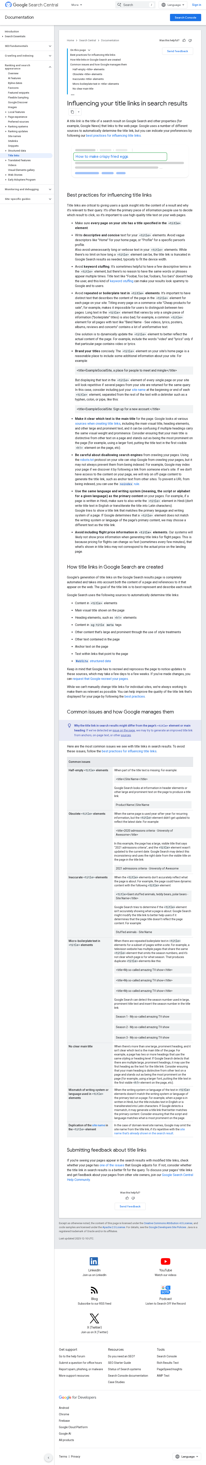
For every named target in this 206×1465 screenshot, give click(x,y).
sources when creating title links (98, 423)
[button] (26, 36)
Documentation (19, 17)
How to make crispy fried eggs (102, 156)
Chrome (64, 1414)
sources (126, 735)
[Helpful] (184, 40)
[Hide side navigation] (48, 1458)
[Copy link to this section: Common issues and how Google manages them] (178, 712)
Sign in (196, 4)
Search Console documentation (128, 1375)
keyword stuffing (121, 281)
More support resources (74, 1375)
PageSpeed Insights (169, 1369)
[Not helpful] (190, 40)
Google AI (65, 1433)
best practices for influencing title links (113, 135)
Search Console (185, 17)
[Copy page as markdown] (72, 111)
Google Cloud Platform (73, 1427)
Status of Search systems (124, 1369)
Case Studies (116, 1382)
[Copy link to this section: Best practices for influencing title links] (157, 195)
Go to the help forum (72, 1356)
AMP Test (163, 1375)
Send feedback (177, 51)
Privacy (75, 1456)
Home (70, 40)
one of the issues (112, 1165)
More (75, 5)
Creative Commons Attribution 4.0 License (168, 1223)
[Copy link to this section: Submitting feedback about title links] (152, 1150)
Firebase (64, 1420)
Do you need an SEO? (121, 1356)
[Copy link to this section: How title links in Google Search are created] (167, 567)
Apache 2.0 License (113, 1227)
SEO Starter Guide (119, 1362)
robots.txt (87, 460)
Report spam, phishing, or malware (81, 1369)
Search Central (43, 5)
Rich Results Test (168, 1362)
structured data (93, 661)
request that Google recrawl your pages (100, 679)
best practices (135, 696)
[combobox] (135, 4)
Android (64, 1407)
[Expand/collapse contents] (89, 50)
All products (66, 1440)
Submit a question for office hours (80, 1362)
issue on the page (124, 730)
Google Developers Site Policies (167, 1227)
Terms (63, 1456)
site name (139, 390)
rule (129, 484)
